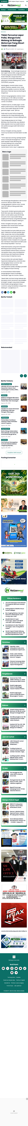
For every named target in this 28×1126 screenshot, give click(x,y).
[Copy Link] (14, 292)
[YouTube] (16, 968)
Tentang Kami (11, 977)
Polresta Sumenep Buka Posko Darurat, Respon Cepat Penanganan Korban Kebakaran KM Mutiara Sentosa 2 (17, 663)
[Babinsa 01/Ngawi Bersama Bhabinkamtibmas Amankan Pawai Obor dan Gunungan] (24, 397)
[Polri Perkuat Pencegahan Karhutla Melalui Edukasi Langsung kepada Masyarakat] (24, 442)
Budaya (3, 9)
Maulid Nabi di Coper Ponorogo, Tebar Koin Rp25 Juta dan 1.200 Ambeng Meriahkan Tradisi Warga (14, 620)
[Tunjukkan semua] (25, 642)
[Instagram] (11, 968)
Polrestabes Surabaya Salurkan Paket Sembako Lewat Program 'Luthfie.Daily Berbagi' (9, 421)
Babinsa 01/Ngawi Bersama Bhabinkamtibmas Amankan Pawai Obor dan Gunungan (10, 399)
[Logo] (14, 957)
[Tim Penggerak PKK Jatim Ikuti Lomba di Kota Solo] (5, 775)
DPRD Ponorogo (6, 384)
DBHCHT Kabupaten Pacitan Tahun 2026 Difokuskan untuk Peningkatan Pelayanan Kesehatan (17, 805)
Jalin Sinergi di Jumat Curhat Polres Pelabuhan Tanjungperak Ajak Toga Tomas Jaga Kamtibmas (17, 742)
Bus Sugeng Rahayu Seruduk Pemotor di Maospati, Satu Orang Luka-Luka (15, 614)
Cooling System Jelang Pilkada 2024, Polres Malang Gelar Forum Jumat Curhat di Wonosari (17, 757)
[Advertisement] (14, 1112)
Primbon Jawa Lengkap (17, 983)
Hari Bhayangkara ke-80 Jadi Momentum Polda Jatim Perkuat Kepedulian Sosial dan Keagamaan (18, 718)
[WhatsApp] (11, 292)
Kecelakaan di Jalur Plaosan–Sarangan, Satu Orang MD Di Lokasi (15, 626)
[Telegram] (8, 292)
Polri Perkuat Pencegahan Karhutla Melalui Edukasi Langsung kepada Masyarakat (9, 443)
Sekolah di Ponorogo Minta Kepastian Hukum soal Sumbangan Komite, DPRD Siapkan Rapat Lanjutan (9, 388)
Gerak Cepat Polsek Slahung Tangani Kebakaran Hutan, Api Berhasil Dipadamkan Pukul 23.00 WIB (15, 632)
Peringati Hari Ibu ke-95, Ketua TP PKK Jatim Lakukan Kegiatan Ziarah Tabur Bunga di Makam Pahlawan (17, 781)
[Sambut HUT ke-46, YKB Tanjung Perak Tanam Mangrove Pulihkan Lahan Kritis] (5, 727)
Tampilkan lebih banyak (14, 452)
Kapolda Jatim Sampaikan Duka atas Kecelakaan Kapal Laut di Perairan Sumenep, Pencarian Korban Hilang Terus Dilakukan (17, 648)
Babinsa (4, 395)
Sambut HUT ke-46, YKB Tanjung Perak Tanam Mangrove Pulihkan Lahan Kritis (17, 726)
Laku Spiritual (17, 986)
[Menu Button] (2, 5)
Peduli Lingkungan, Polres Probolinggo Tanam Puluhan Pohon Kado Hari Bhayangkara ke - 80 (17, 687)
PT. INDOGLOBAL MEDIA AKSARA (16, 991)
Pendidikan (21, 9)
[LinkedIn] (11, 972)
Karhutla (4, 406)
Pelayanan (5, 417)
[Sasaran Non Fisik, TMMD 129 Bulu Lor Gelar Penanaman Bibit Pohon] (5, 680)
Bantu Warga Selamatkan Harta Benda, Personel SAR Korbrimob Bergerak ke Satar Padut (9, 432)
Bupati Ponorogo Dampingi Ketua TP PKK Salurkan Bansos (17, 789)
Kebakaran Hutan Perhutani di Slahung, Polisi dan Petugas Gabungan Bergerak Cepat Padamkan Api (10, 410)
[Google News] (20, 968)
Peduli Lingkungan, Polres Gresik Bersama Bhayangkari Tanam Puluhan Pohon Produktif (18, 694)
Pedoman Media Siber (9, 980)
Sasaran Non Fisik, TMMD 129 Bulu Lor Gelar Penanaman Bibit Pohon (17, 679)
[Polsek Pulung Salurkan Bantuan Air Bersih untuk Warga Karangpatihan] (5, 712)
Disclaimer (7, 983)
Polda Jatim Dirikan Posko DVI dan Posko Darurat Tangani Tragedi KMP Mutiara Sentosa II (16, 655)
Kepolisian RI (5, 429)
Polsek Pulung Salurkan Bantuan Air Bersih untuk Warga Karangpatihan (17, 711)
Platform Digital (20, 980)
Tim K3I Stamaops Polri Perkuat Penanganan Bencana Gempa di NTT (16, 604)
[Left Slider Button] (21, 375)
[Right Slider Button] (26, 9)
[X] (5, 292)
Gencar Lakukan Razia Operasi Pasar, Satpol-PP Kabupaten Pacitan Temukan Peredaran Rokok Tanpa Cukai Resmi (17, 813)
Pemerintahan (12, 9)
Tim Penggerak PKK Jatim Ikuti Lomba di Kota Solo (16, 774)
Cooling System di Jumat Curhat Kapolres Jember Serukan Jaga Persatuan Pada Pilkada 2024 (17, 750)
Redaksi (18, 977)
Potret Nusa (10, 986)
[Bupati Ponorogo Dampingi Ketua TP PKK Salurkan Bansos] (5, 790)
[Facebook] (2, 292)
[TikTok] (24, 968)
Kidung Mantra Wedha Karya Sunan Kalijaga (15, 609)
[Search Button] (25, 5)
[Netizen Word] (14, 5)
